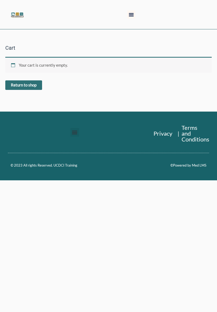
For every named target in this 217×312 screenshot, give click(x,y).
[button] (131, 15)
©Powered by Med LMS (188, 165)
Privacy (162, 133)
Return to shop (24, 85)
